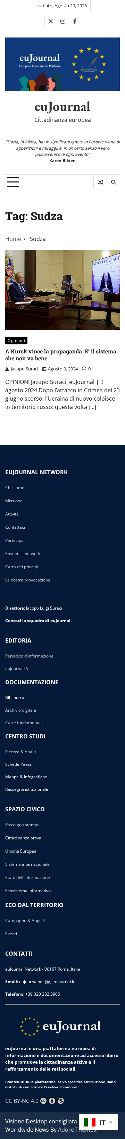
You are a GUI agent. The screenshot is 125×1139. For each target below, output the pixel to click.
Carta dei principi (21, 567)
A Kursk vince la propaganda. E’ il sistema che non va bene (60, 354)
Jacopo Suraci (24, 369)
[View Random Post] (100, 182)
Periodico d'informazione (29, 656)
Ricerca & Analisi (21, 752)
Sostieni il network (22, 553)
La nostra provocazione (27, 580)
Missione (14, 501)
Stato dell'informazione (27, 877)
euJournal (62, 106)
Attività (12, 514)
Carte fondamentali (24, 723)
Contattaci (15, 527)
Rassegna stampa (22, 825)
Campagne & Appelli (25, 920)
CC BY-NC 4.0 (22, 1101)
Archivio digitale (20, 710)
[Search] (113, 182)
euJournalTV (16, 668)
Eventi (11, 934)
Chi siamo (14, 488)
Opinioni (16, 340)
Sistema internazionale (27, 864)
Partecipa (14, 540)
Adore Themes (77, 1129)
